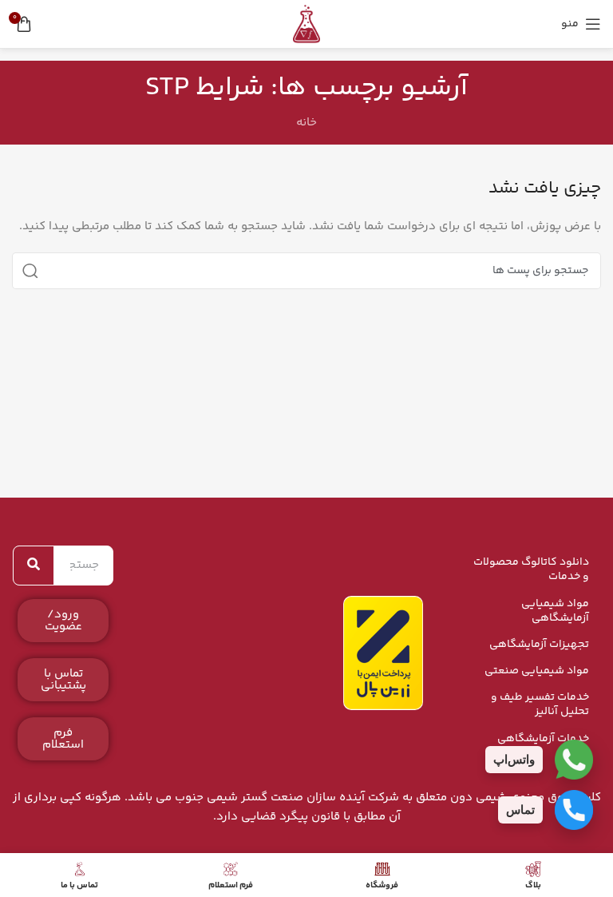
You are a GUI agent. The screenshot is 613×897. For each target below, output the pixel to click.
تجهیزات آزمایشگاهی (539, 644)
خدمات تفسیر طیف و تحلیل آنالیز (540, 704)
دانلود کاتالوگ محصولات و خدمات (531, 569)
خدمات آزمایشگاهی (543, 739)
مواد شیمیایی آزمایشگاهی (555, 611)
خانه (306, 122)
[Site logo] (306, 23)
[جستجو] (30, 270)
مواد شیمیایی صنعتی (536, 671)
